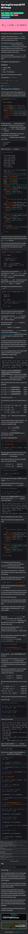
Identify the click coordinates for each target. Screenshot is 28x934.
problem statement (19, 55)
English (16, 15)
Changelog (15, 932)
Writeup (7, 13)
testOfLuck (7, 86)
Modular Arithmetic (18, 13)
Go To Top (21, 932)
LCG (11, 13)
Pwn (12, 15)
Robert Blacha (13, 77)
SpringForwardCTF (6, 45)
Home (2, 1)
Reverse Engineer (6, 15)
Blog (7, 1)
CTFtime (20, 36)
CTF (3, 13)
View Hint (5, 83)
